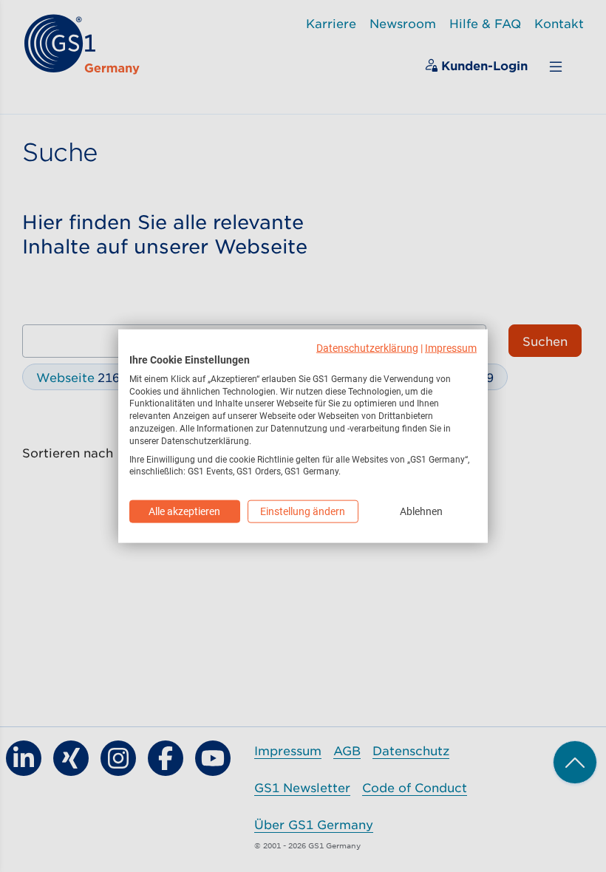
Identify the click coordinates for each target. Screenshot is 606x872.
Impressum (451, 348)
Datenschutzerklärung (367, 348)
